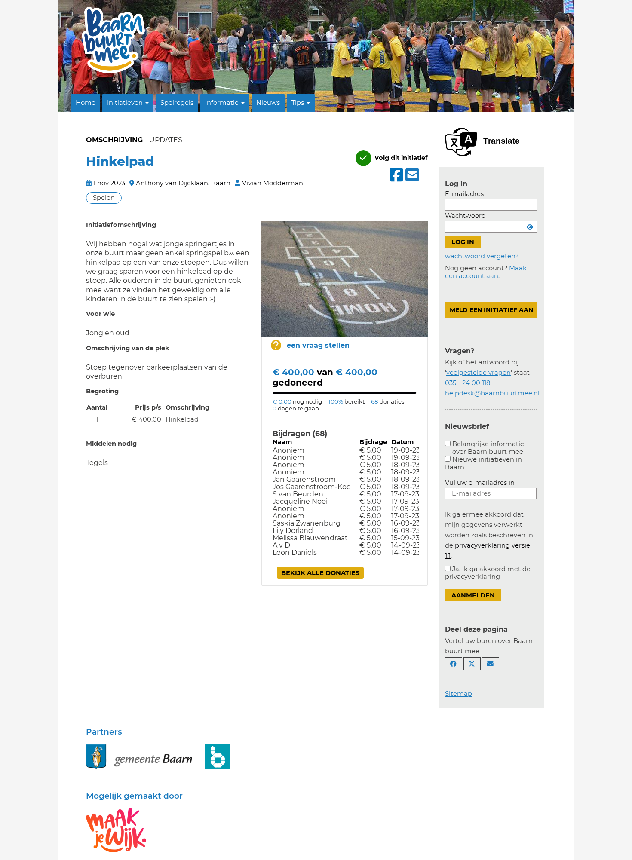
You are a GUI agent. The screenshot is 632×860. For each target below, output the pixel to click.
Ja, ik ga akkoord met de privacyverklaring (488, 573)
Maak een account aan (486, 272)
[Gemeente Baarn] (139, 756)
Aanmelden (473, 595)
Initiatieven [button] (125, 103)
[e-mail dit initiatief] (411, 175)
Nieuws (268, 103)
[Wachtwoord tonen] (530, 226)
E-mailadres (464, 194)
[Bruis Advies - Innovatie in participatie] (217, 756)
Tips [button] (298, 103)
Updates (165, 140)
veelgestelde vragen (478, 372)
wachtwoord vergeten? (481, 256)
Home (85, 103)
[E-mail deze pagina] (490, 663)
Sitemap (458, 694)
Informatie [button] (222, 103)
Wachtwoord (465, 216)
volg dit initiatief (400, 158)
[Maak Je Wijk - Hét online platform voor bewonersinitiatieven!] (116, 829)
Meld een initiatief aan (491, 309)
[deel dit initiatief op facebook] (395, 175)
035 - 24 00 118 (467, 383)
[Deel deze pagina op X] (472, 663)
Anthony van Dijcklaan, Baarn (183, 183)
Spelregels (176, 103)
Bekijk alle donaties (320, 573)
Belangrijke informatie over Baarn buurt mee (488, 448)
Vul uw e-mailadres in (480, 483)
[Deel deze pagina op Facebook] (453, 663)
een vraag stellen (318, 345)
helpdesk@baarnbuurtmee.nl (492, 393)
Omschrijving (114, 140)
